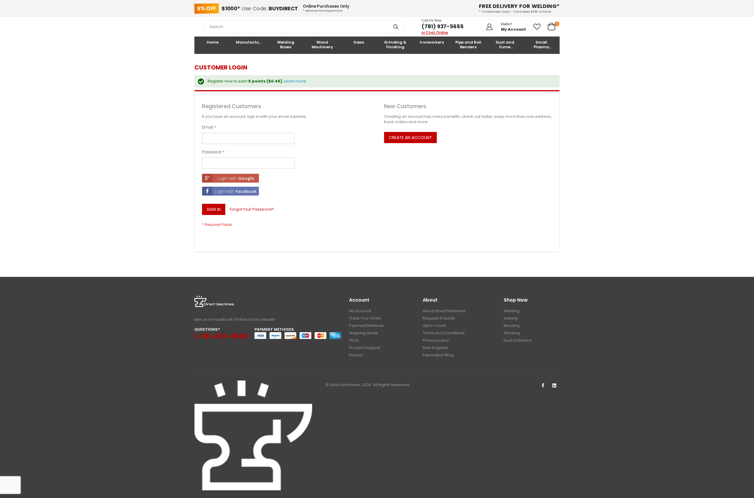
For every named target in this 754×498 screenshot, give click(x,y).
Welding (512, 311)
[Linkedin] (554, 385)
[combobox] (303, 27)
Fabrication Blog (438, 355)
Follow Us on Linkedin (255, 319)
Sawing (511, 318)
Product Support (364, 347)
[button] (537, 27)
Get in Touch (434, 325)
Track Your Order (365, 318)
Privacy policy (436, 340)
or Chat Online (434, 32)
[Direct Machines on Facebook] (542, 385)
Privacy (356, 355)
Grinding (512, 333)
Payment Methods (366, 325)
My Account (360, 311)
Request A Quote (439, 318)
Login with (235, 178)
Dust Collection (518, 340)
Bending (512, 325)
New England (435, 347)
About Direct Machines (444, 311)
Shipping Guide (363, 333)
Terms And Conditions (444, 333)
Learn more (295, 81)
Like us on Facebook (213, 319)
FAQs (354, 340)
